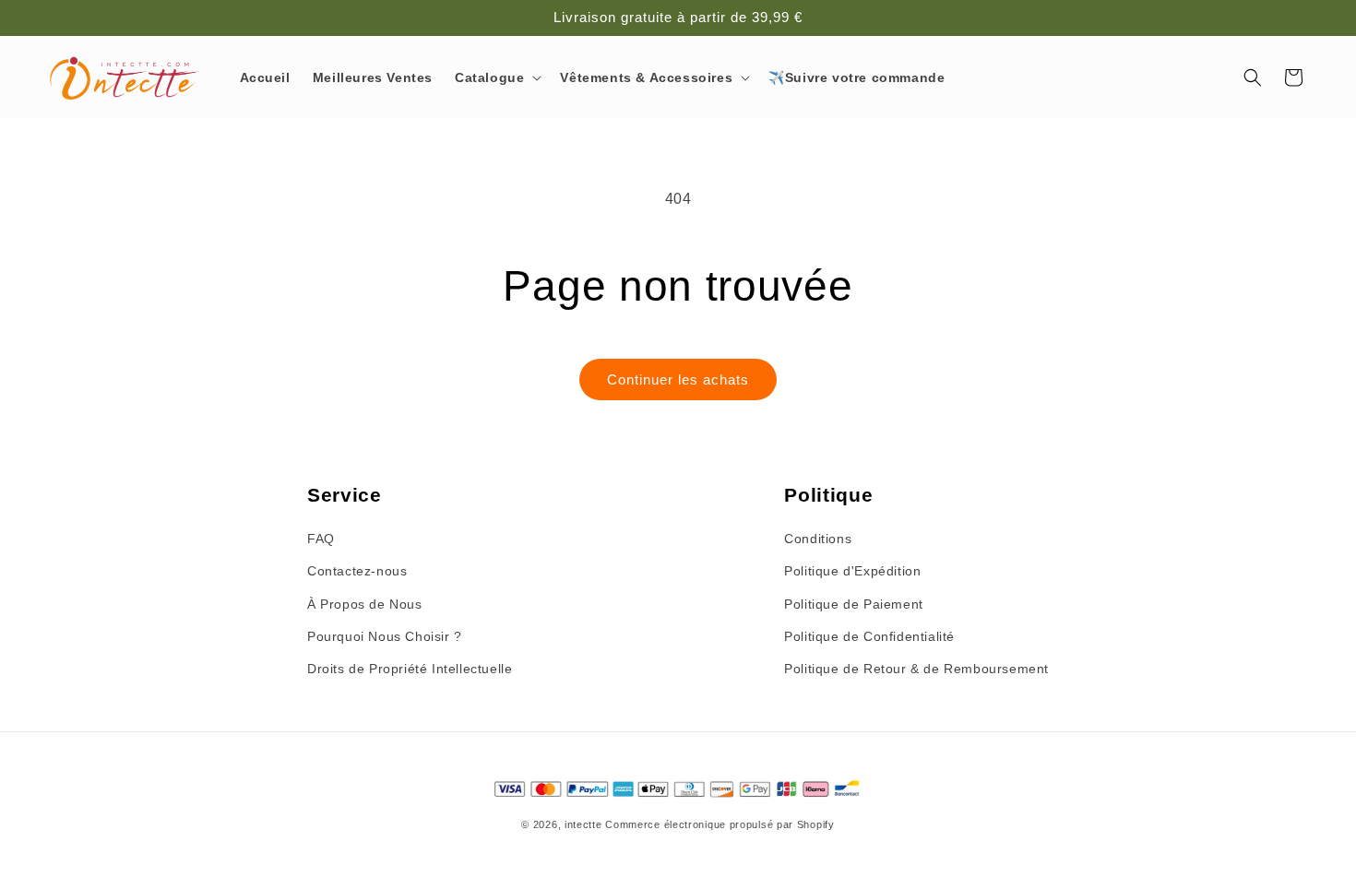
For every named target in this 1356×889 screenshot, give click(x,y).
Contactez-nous (357, 570)
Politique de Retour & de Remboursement (916, 668)
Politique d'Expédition (852, 570)
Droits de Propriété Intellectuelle (409, 668)
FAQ (321, 538)
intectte (583, 824)
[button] (496, 77)
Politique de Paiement (853, 604)
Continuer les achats (678, 379)
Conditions (817, 538)
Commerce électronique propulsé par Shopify (719, 824)
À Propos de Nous (364, 604)
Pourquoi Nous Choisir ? (384, 636)
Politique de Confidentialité (869, 636)
